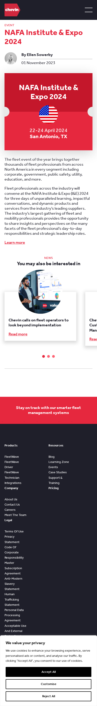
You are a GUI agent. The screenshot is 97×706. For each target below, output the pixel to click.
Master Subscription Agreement (13, 568)
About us (11, 499)
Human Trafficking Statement (12, 599)
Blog (51, 457)
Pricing (53, 488)
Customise (48, 684)
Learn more (15, 242)
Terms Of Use (14, 531)
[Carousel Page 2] (48, 356)
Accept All (49, 672)
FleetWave (12, 457)
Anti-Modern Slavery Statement (13, 584)
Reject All (48, 696)
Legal (8, 520)
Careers (10, 510)
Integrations (13, 483)
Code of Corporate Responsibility (14, 552)
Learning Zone (58, 462)
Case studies (57, 472)
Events (53, 467)
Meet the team (15, 515)
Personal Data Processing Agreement (14, 615)
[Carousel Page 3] (53, 356)
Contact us (12, 504)
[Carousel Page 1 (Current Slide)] (43, 356)
